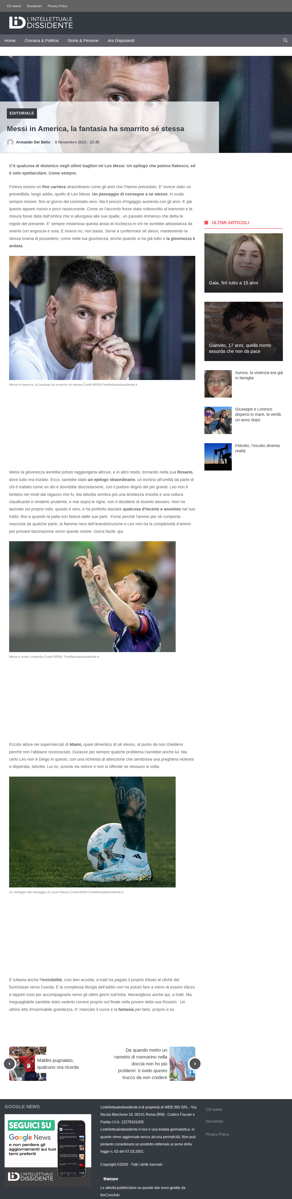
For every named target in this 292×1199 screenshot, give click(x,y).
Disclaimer (34, 6)
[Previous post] (9, 1064)
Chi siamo (14, 6)
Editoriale (22, 113)
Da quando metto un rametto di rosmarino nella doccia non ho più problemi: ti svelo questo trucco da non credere (140, 1064)
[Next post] (195, 1064)
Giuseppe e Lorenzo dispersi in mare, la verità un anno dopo (258, 414)
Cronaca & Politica (41, 40)
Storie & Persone (83, 40)
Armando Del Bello (33, 142)
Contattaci (173, 1164)
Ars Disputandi (121, 40)
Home (10, 40)
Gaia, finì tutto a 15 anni (233, 282)
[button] (285, 40)
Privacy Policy (58, 6)
